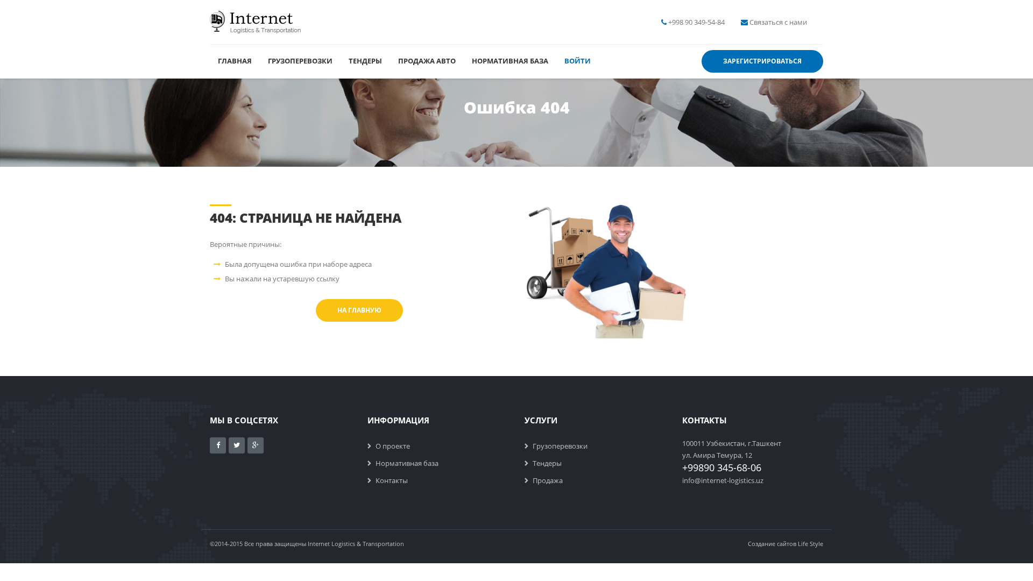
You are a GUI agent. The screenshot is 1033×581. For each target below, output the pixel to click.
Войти (577, 61)
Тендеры (365, 61)
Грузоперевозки (300, 61)
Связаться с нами (778, 22)
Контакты (392, 480)
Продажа (548, 480)
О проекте (393, 446)
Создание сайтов (772, 544)
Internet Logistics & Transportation (356, 544)
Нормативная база (510, 61)
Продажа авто (427, 61)
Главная (235, 61)
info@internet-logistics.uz (722, 480)
